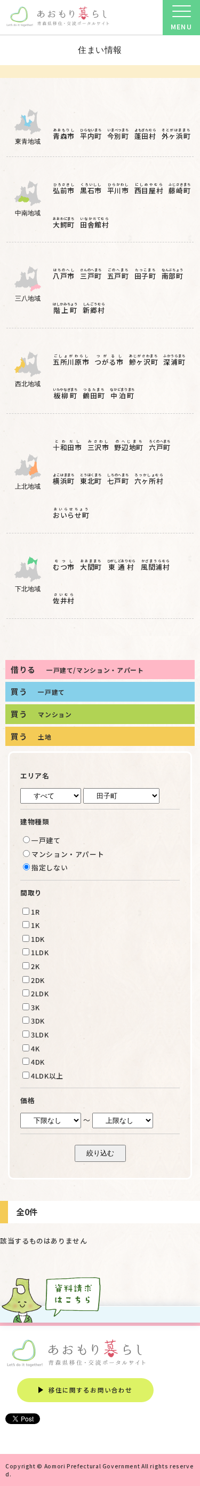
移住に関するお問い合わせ (91, 1390)
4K (35, 1048)
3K (35, 1007)
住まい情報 (100, 49)
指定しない (49, 867)
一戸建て (46, 840)
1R (35, 912)
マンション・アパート (67, 854)
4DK (38, 1062)
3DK (38, 1021)
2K (35, 966)
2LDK (40, 993)
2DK (38, 980)
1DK (38, 939)
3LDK (40, 1034)
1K (35, 925)
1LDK (40, 952)
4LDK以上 (47, 1076)
